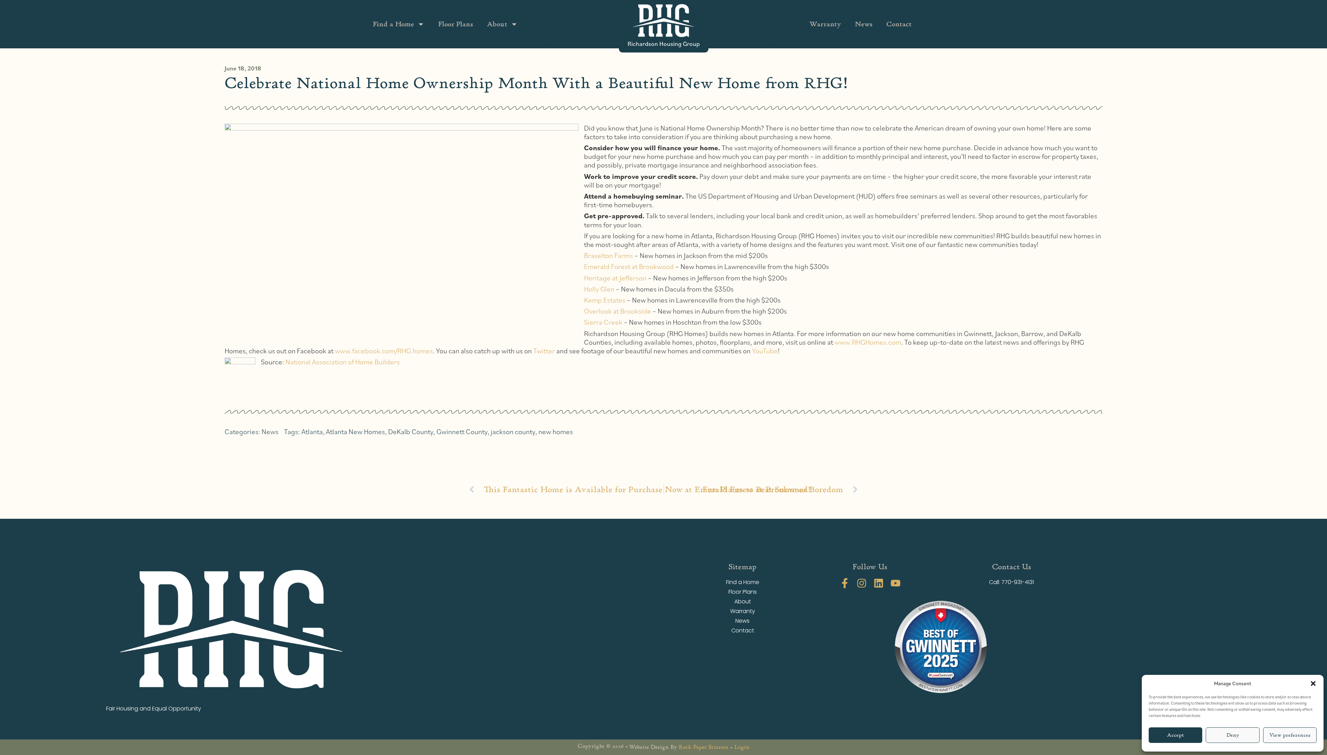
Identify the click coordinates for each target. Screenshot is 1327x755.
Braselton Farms (608, 255)
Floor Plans (455, 24)
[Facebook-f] (845, 583)
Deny (1232, 735)
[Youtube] (896, 583)
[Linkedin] (879, 583)
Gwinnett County (462, 431)
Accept (1175, 735)
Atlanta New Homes (355, 431)
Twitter (544, 350)
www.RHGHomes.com (868, 342)
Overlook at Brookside (617, 311)
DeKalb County (410, 431)
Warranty (825, 24)
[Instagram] (862, 583)
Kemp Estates (604, 300)
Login (742, 747)
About (497, 24)
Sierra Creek (603, 322)
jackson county (513, 431)
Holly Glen (599, 289)
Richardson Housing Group (664, 43)
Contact (899, 24)
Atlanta (312, 431)
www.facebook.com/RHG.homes (384, 350)
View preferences (1289, 735)
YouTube (765, 350)
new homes (555, 431)
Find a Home (393, 24)
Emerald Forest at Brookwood (629, 266)
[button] (1313, 683)
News (864, 24)
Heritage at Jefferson (615, 278)
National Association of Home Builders (342, 361)
